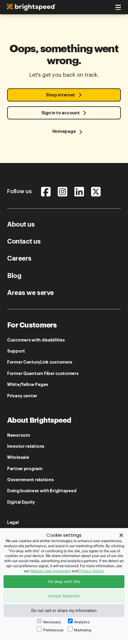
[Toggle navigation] (117, 6)
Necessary (52, 622)
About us (21, 224)
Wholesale (18, 457)
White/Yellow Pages (27, 384)
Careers (19, 258)
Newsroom (18, 435)
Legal (13, 522)
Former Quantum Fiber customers (43, 373)
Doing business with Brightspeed (41, 491)
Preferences (53, 630)
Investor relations (25, 446)
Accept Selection (64, 595)
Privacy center (22, 396)
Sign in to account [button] (60, 113)
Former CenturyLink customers (39, 362)
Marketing (82, 630)
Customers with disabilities (36, 340)
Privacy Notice (91, 571)
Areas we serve (30, 293)
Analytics (82, 622)
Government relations (30, 480)
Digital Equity (21, 502)
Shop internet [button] (60, 95)
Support (16, 351)
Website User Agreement (50, 571)
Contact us (24, 241)
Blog (14, 276)
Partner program (25, 469)
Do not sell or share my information (64, 610)
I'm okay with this (64, 581)
